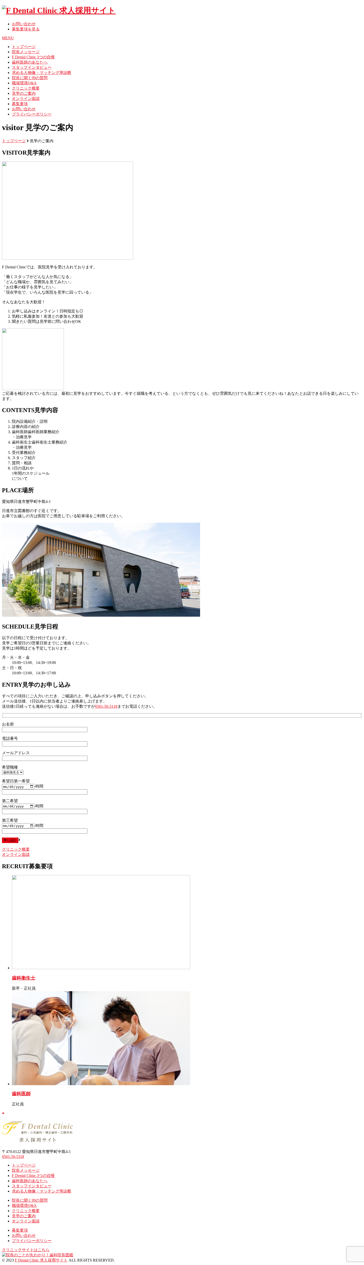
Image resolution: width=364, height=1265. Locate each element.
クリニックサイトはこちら (26, 1250)
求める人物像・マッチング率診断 (41, 72)
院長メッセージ (26, 52)
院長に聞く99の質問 (30, 78)
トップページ (24, 47)
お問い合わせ (24, 24)
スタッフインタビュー (32, 67)
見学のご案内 (24, 93)
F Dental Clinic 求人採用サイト (41, 1260)
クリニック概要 (26, 88)
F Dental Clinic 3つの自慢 (33, 57)
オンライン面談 (26, 98)
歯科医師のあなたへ (30, 62)
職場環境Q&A (24, 83)
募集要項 (20, 104)
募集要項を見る (26, 29)
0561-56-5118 (106, 706)
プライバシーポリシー (32, 114)
